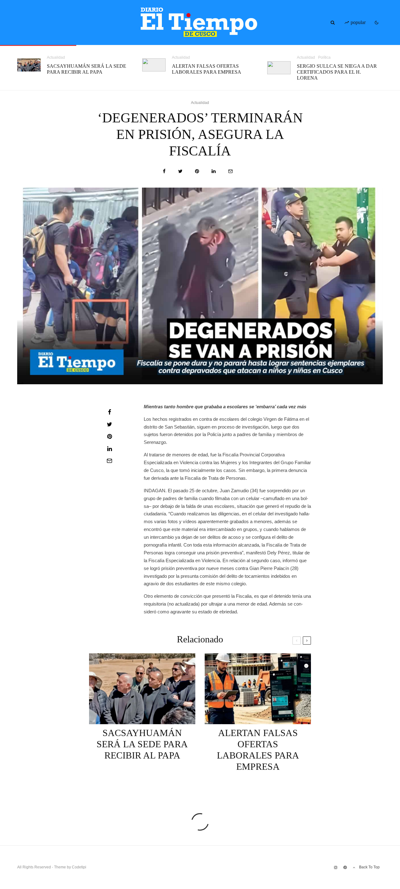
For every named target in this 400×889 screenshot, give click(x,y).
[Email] (230, 171)
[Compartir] (164, 171)
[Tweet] (180, 171)
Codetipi (79, 867)
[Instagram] (335, 867)
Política (324, 57)
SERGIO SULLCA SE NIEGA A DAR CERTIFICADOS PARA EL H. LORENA (337, 72)
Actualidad (56, 57)
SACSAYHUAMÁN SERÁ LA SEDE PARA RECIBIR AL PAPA (86, 69)
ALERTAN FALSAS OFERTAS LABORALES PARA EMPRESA (206, 69)
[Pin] (197, 171)
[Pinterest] (345, 867)
